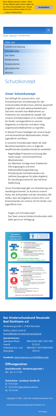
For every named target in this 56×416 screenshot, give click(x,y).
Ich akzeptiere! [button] (43, 7)
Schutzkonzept (12, 51)
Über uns (13, 35)
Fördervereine (12, 59)
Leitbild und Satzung (15, 46)
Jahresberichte (12, 68)
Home (5, 35)
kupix (44, 411)
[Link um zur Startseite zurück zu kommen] (10, 16)
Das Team (9, 55)
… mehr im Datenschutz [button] (12, 12)
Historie (9, 72)
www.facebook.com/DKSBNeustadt (31, 357)
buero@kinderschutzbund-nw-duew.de (22, 333)
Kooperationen (12, 64)
